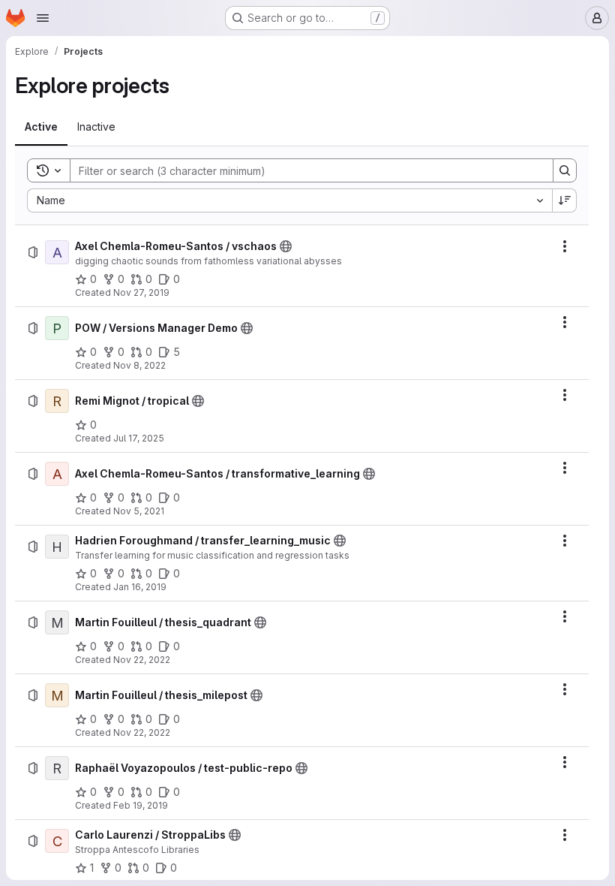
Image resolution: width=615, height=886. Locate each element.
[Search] (565, 170)
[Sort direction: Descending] (565, 200)
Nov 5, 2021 (138, 511)
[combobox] (289, 200)
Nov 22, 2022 (141, 659)
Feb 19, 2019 (140, 805)
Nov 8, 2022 (139, 365)
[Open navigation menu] (43, 18)
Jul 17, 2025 (138, 438)
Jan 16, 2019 (139, 586)
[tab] (41, 127)
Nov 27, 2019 (141, 292)
